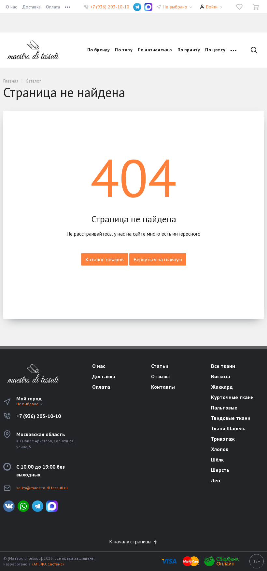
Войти (212, 7)
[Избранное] (239, 6)
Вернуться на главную (158, 259)
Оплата (53, 7)
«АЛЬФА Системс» (48, 564)
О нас (11, 7)
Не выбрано (176, 7)
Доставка (31, 7)
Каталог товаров (104, 259)
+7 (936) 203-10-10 (109, 7)
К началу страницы (131, 541)
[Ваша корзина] (255, 6)
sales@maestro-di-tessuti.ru (42, 487)
